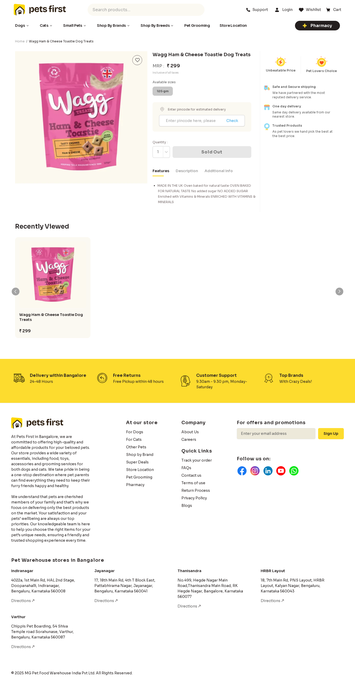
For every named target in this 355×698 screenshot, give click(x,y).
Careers (188, 439)
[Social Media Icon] (242, 471)
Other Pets (136, 447)
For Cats (134, 439)
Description (187, 171)
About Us (190, 432)
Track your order (196, 460)
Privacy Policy (194, 498)
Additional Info (219, 171)
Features (161, 171)
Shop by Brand (139, 454)
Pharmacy (321, 25)
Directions (21, 600)
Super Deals (137, 462)
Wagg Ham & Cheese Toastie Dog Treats (51, 317)
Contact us (191, 475)
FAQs (186, 468)
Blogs (186, 505)
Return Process (195, 490)
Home (20, 41)
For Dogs (134, 432)
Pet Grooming (139, 477)
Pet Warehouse (40, 9)
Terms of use (193, 483)
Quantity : (160, 142)
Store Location (140, 469)
